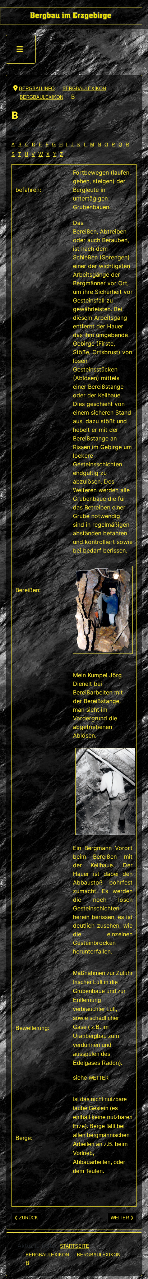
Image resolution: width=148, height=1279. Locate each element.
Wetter (98, 1078)
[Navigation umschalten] (20, 49)
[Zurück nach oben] (136, 1267)
